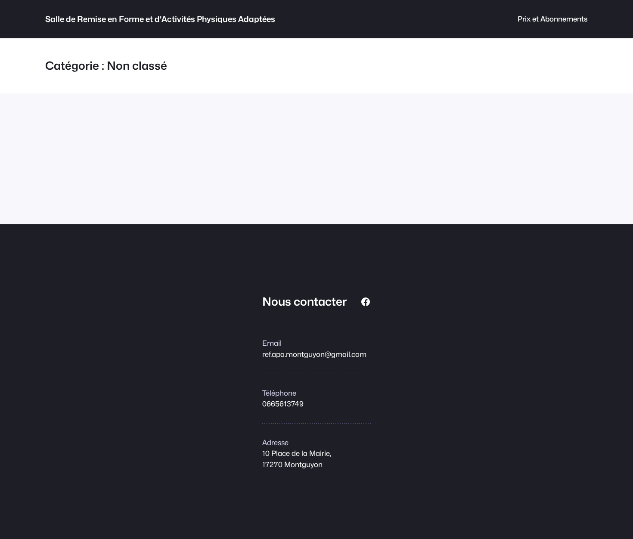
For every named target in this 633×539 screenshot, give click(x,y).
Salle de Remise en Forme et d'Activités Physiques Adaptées (160, 19)
